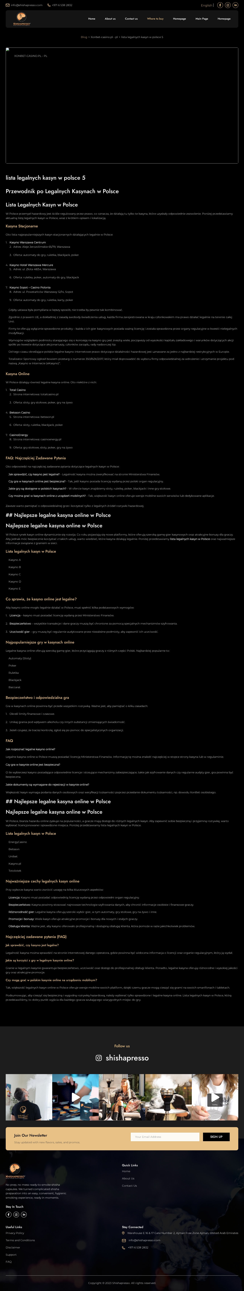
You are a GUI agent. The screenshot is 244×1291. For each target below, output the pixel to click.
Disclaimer (13, 1247)
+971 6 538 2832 (62, 5)
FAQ (9, 1261)
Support (11, 1254)
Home (91, 19)
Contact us (131, 19)
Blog (84, 37)
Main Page (202, 19)
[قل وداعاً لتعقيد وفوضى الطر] (215, 1097)
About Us (128, 1178)
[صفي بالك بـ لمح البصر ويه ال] (168, 1097)
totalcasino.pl (50, 394)
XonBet (195, 792)
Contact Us (129, 1185)
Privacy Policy (15, 1233)
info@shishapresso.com (27, 5)
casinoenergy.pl (51, 439)
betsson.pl (47, 417)
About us (110, 19)
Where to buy (155, 19)
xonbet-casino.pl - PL (30, 56)
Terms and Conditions (20, 1240)
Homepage (179, 19)
